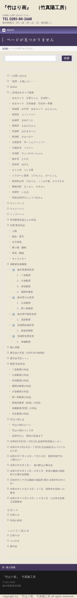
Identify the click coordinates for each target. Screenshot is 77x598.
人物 (14, 231)
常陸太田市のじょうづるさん (27, 197)
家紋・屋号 (18, 236)
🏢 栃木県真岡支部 (23, 269)
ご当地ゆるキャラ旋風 (22, 92)
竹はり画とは (17, 419)
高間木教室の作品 (21, 386)
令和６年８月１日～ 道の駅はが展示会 (31, 465)
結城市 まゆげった (22, 120)
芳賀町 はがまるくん (24, 131)
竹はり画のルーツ (21, 425)
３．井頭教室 (22, 286)
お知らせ (12, 510)
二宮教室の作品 (20, 369)
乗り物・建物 (19, 247)
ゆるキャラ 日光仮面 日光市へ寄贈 (32, 103)
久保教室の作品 (20, 375)
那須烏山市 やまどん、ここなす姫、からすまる (38, 181)
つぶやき (15, 540)
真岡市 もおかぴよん (24, 125)
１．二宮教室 (22, 275)
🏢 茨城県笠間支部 (23, 336)
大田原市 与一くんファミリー (28, 142)
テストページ (17, 208)
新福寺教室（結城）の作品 (26, 402)
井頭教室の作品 (20, 380)
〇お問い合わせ (18, 75)
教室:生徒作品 (17, 363)
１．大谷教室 (22, 303)
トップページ (17, 214)
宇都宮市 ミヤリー (22, 148)
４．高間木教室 (23, 292)
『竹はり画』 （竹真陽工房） (35, 7)
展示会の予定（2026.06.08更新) (27, 352)
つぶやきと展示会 (18, 530)
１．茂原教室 (22, 319)
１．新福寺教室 (23, 330)
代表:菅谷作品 (17, 225)
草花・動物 (18, 253)
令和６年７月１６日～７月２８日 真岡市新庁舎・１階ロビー (37, 458)
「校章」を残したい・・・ (24, 81)
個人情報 (15, 347)
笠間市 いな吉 (20, 192)
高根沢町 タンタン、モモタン (28, 186)
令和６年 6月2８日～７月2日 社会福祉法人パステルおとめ (37, 449)
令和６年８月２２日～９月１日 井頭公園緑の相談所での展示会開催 (37, 473)
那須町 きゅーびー (22, 136)
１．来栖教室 (22, 341)
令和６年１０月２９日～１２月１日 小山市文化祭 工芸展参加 (38, 500)
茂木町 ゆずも (20, 164)
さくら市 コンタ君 (22, 170)
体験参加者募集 (18, 264)
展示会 (13, 546)
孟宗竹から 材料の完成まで (27, 436)
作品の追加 (16, 520)
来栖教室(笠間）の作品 (24, 408)
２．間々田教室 (23, 308)
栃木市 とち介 (20, 159)
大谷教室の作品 (20, 391)
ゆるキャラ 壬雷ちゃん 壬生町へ (31, 98)
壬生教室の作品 (20, 413)
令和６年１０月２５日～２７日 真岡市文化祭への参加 (37, 491)
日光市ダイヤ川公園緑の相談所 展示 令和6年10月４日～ (37, 482)
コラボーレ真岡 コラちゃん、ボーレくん (34, 175)
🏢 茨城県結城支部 (23, 325)
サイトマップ (17, 203)
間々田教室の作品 (21, 397)
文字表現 (17, 242)
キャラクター (19, 258)
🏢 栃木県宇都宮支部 (24, 314)
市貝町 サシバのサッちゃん (27, 153)
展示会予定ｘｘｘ (19, 358)
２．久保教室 (22, 280)
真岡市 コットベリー (24, 114)
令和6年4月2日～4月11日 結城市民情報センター (37, 441)
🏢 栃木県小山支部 (23, 297)
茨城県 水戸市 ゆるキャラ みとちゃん (34, 109)
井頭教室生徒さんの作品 (23, 219)
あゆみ (13, 86)
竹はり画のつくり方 (22, 430)
